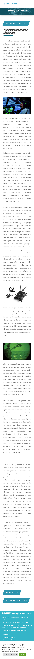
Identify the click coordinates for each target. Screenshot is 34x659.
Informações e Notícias (9, 640)
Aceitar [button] (22, 654)
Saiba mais (11, 592)
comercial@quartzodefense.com (17, 630)
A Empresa (5, 635)
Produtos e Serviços (8, 637)
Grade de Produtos (16, 23)
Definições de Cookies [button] (10, 654)
